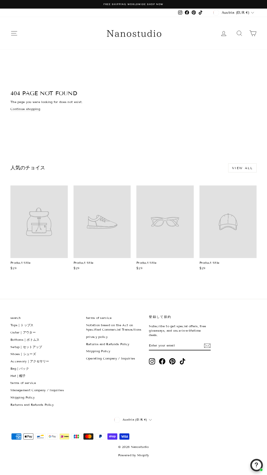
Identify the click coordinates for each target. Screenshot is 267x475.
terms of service (23, 383)
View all (242, 168)
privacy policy (97, 337)
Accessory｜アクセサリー (29, 361)
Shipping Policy (22, 397)
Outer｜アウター (23, 332)
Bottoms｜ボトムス (25, 340)
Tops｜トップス (22, 325)
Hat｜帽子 (18, 376)
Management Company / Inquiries (37, 390)
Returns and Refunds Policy (32, 405)
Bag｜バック (19, 368)
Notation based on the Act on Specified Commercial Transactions (114, 327)
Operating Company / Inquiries (110, 358)
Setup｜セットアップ (26, 347)
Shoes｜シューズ (23, 354)
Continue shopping (25, 109)
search (15, 318)
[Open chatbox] (256, 465)
